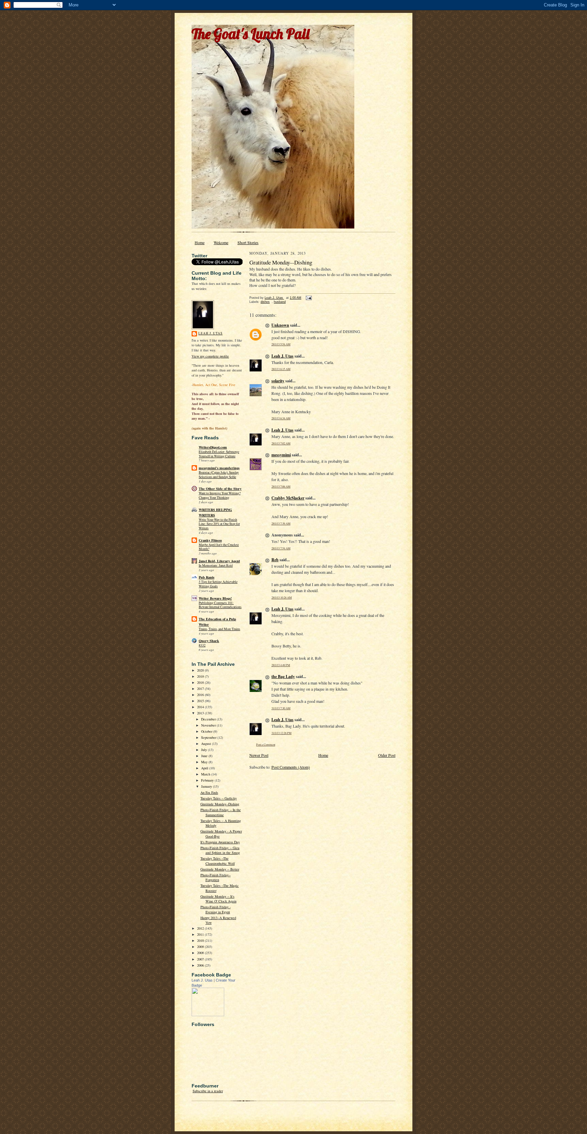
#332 (202, 645)
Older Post (386, 755)
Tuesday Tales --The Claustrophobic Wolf (217, 860)
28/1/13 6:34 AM (280, 418)
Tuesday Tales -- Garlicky (218, 798)
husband (280, 302)
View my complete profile (210, 356)
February (208, 780)
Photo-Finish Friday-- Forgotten (215, 877)
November (209, 725)
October (207, 731)
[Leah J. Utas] (208, 1014)
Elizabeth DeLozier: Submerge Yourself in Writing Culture (219, 454)
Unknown (280, 325)
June (205, 755)
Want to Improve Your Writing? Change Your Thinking (220, 495)
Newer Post (258, 755)
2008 (201, 952)
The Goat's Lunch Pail (250, 34)
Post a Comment (265, 744)
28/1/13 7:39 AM (280, 523)
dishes (265, 302)
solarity (277, 381)
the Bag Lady (283, 676)
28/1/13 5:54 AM (280, 344)
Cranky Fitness (210, 540)
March (206, 774)
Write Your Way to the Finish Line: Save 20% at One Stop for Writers (219, 524)
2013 (201, 713)
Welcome (221, 242)
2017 (201, 688)
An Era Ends (209, 792)
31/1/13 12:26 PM (281, 733)
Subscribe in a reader (208, 1091)
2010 (201, 940)
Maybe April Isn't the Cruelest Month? (219, 547)
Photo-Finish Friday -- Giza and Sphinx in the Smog (220, 850)
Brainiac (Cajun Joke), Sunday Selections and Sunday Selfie (219, 474)
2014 (201, 707)
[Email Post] (308, 297)
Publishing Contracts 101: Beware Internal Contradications (220, 605)
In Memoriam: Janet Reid (216, 565)
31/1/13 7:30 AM (280, 708)
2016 (201, 694)
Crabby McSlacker (287, 498)
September (209, 737)
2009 (201, 946)
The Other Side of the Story (220, 488)
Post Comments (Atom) (290, 767)
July (204, 749)
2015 (201, 700)
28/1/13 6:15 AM (280, 369)
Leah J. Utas (210, 333)
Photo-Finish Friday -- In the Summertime (220, 812)
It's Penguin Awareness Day (220, 842)
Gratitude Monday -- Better (219, 869)
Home (199, 242)
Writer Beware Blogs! (215, 598)
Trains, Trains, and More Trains (219, 629)
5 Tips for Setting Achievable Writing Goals (218, 584)
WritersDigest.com (213, 447)
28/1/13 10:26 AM (281, 597)
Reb (275, 560)
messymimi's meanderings (219, 468)
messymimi (281, 455)
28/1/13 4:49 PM (280, 665)
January (207, 786)
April (205, 768)
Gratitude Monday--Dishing (219, 804)
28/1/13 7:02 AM (280, 443)
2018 (201, 682)
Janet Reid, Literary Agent (219, 561)
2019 (201, 676)
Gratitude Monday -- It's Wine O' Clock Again (218, 898)
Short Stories (248, 242)
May (205, 762)
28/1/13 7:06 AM (280, 486)
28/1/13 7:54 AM (280, 548)
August (206, 743)
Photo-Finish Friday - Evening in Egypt (215, 909)
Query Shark (209, 640)
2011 (201, 934)
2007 (201, 959)
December (209, 719)
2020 (201, 670)
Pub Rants (206, 577)
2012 (201, 928)
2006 (201, 965)
